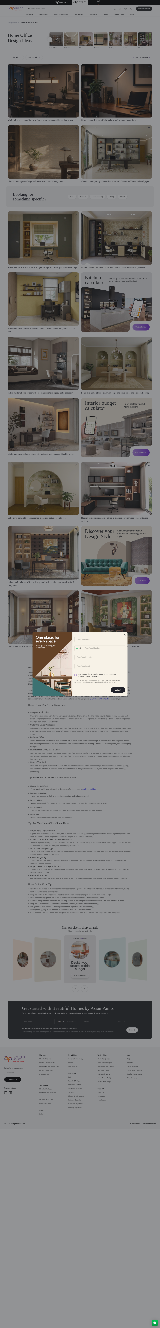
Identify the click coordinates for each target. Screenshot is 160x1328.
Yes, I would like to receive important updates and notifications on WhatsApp (97, 675)
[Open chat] (155, 1323)
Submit (118, 690)
